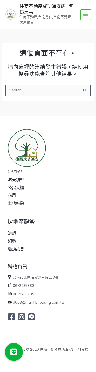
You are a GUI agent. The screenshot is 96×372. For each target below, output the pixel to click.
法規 (12, 233)
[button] (14, 352)
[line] (32, 317)
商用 (12, 195)
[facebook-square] (12, 317)
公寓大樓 (16, 188)
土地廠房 (16, 203)
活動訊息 (16, 249)
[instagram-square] (22, 317)
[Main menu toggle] (85, 14)
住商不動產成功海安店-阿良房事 (46, 9)
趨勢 (12, 241)
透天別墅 (16, 180)
